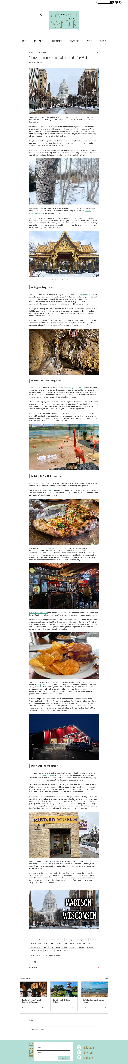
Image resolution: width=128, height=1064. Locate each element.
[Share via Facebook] (30, 962)
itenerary (67, 951)
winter (72, 943)
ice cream (93, 940)
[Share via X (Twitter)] (35, 962)
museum (33, 940)
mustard (90, 947)
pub (52, 951)
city (89, 943)
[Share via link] (39, 962)
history (60, 940)
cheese (59, 951)
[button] (39, 41)
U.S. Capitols (46, 955)
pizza (51, 947)
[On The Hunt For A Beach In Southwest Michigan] (94, 989)
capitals (58, 943)
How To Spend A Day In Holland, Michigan (61, 1001)
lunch (65, 947)
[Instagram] (116, 2)
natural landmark (36, 951)
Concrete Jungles (35, 955)
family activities (44, 940)
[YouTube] (79, 1057)
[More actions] (97, 52)
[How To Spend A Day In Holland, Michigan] (64, 989)
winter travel (81, 943)
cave (65, 943)
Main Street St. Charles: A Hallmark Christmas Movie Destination (31, 1001)
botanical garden (36, 943)
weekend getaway (80, 940)
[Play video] (64, 909)
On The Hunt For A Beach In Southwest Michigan (93, 1001)
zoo (45, 947)
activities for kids (36, 947)
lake (45, 943)
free (51, 943)
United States (55, 955)
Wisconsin (81, 947)
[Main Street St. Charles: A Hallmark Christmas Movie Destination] (33, 989)
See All (106, 978)
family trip (69, 940)
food (53, 940)
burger (58, 947)
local (46, 951)
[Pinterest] (120, 2)
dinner (72, 947)
